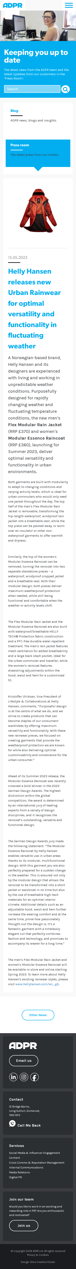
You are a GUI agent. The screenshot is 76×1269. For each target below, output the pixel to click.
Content (14, 1158)
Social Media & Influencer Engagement (34, 1153)
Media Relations (19, 1172)
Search (65, 89)
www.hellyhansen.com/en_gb (37, 984)
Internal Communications (26, 1167)
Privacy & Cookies (38, 1254)
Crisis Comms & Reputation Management (36, 1162)
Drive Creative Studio (42, 1262)
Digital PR (15, 1177)
